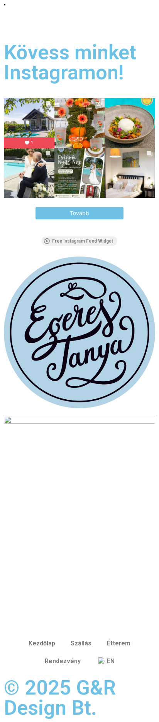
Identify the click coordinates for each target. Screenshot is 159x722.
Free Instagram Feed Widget (82, 241)
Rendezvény (63, 661)
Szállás (81, 643)
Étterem (118, 643)
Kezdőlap (42, 643)
